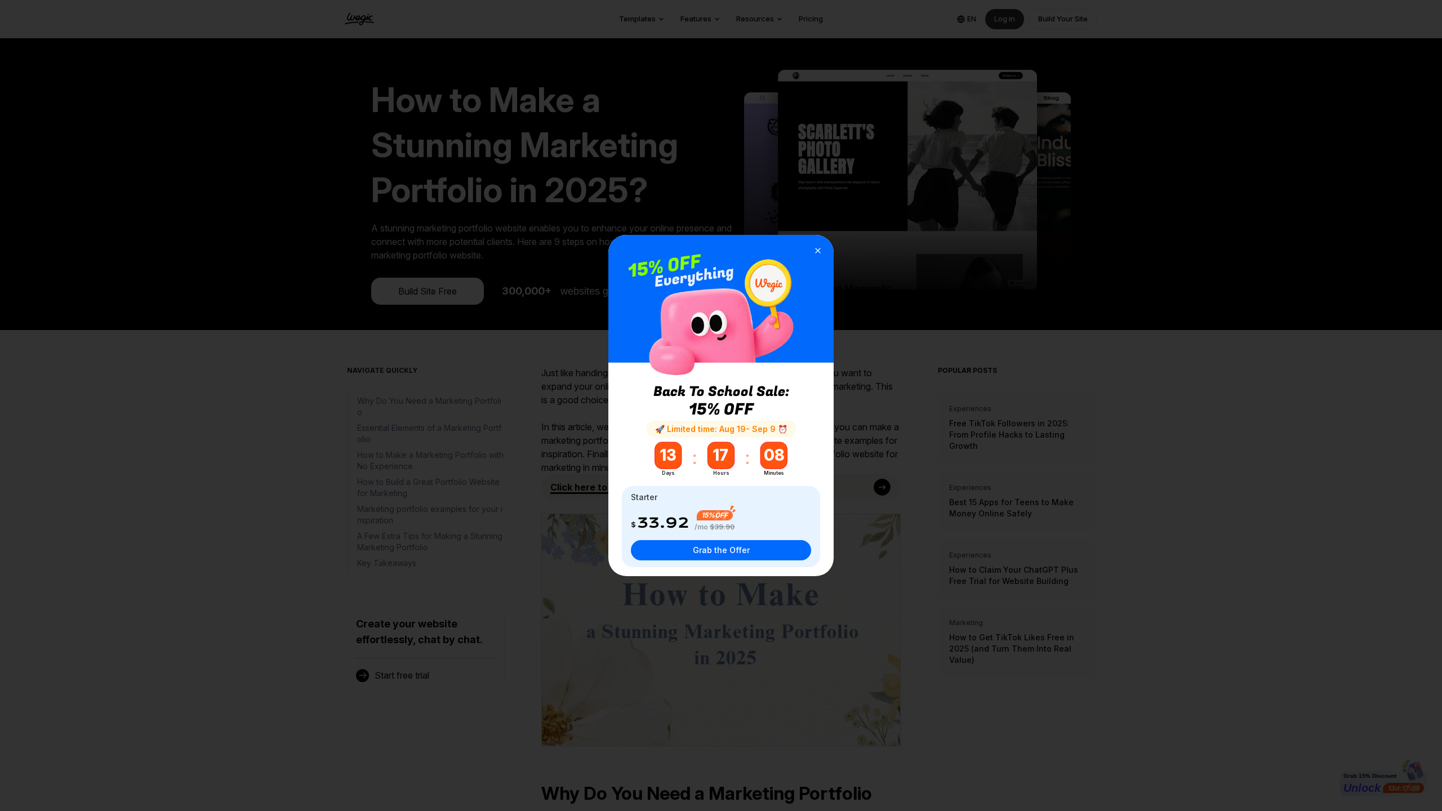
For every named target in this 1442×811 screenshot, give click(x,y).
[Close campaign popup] (818, 251)
